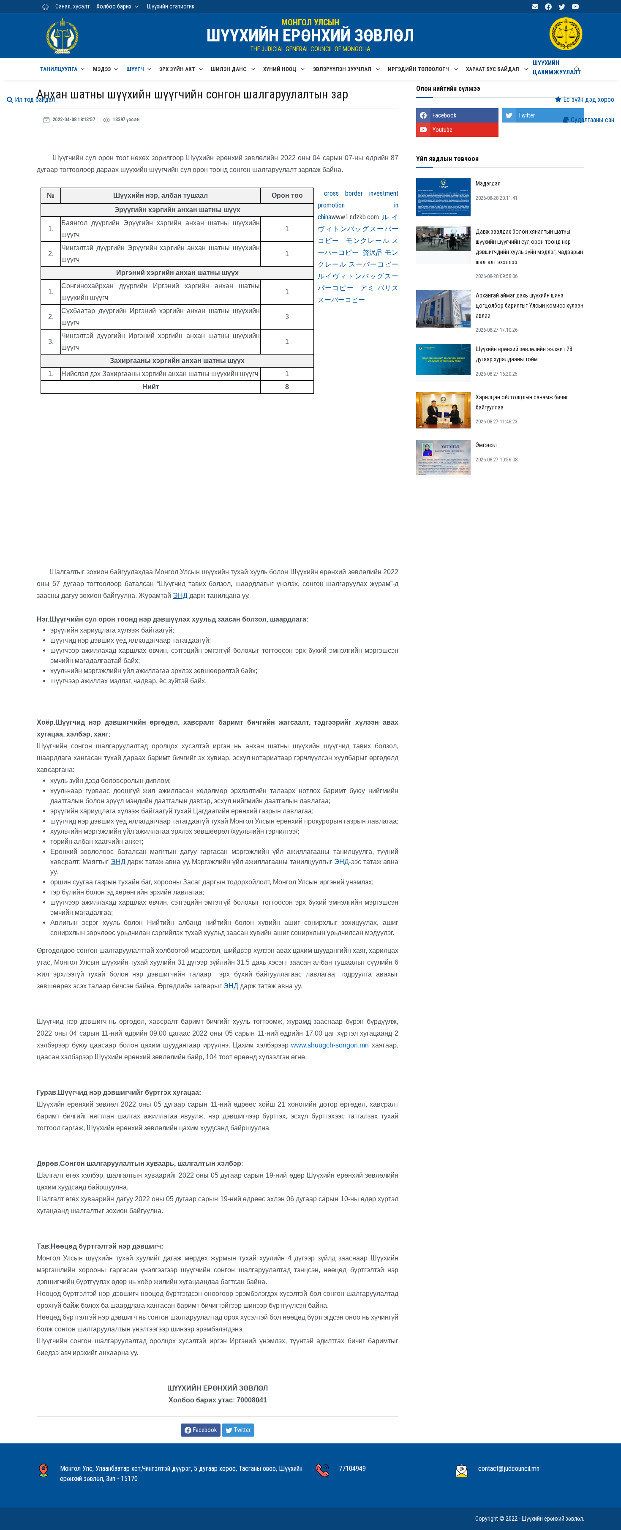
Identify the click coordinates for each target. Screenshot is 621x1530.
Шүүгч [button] (135, 69)
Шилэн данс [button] (229, 69)
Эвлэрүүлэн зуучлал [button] (343, 69)
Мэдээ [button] (102, 69)
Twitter (526, 115)
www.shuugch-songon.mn (330, 1045)
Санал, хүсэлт (72, 6)
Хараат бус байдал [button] (493, 69)
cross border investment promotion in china (358, 205)
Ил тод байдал (34, 99)
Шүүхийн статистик (171, 6)
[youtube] (575, 6)
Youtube (442, 129)
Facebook (444, 115)
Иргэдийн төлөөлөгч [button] (419, 69)
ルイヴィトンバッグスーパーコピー (358, 229)
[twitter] (562, 6)
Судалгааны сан (591, 120)
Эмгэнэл (486, 445)
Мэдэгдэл (488, 183)
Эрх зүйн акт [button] (177, 69)
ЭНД (341, 861)
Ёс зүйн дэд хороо (587, 99)
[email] (535, 6)
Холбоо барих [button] (113, 6)
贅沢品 (372, 252)
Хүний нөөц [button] (280, 69)
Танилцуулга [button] (58, 69)
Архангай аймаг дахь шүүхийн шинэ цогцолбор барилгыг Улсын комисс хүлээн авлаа (529, 305)
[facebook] (548, 6)
